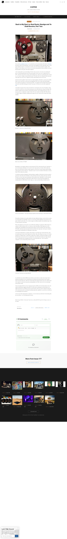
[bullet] (30, 328)
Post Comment (46, 337)
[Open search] (60, 2)
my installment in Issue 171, (24, 63)
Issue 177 (32, 307)
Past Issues (37, 16)
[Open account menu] (62, 2)
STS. (16, 85)
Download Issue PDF (48, 16)
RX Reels (49, 63)
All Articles (28, 16)
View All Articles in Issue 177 (33, 362)
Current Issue (18, 16)
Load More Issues (33, 411)
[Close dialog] (18, 528)
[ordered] (28, 328)
